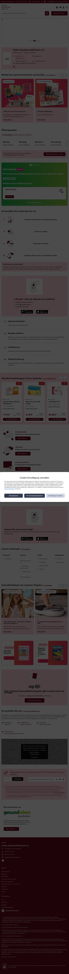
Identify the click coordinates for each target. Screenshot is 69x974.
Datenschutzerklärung (9, 489)
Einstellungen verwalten (55, 495)
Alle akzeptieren (13, 495)
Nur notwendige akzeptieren (34, 495)
